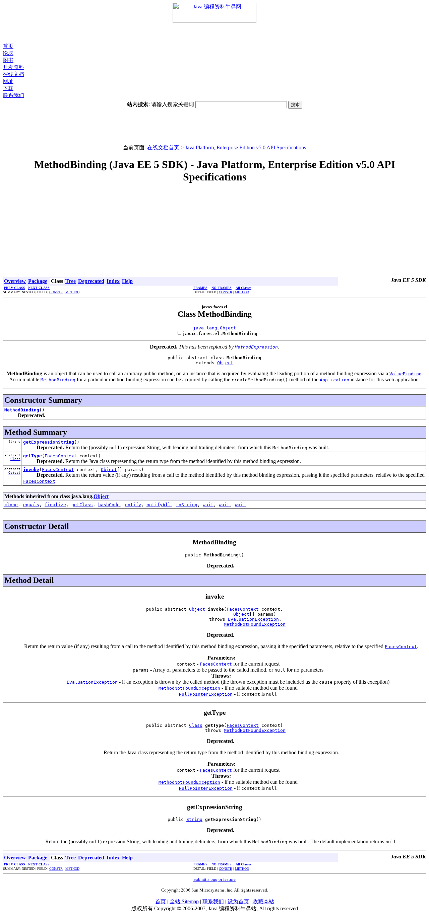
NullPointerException (206, 694)
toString (186, 504)
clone (11, 504)
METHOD (72, 292)
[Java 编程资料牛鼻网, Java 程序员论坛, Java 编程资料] (214, 21)
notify (133, 504)
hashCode (109, 504)
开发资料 (13, 67)
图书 (8, 60)
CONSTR (56, 292)
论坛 (8, 53)
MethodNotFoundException (255, 624)
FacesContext (61, 455)
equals (31, 504)
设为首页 (238, 901)
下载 (8, 88)
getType (32, 455)
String (14, 441)
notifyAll (158, 504)
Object (225, 362)
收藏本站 (263, 901)
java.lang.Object (214, 327)
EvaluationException (253, 619)
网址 (8, 81)
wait (208, 504)
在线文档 (13, 74)
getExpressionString (48, 442)
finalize (55, 504)
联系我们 (13, 95)
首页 (8, 46)
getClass (82, 504)
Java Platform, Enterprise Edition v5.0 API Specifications (245, 147)
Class (15, 459)
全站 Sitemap (184, 901)
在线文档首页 (163, 147)
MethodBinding (21, 409)
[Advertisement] (214, 33)
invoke (31, 469)
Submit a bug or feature (214, 879)
